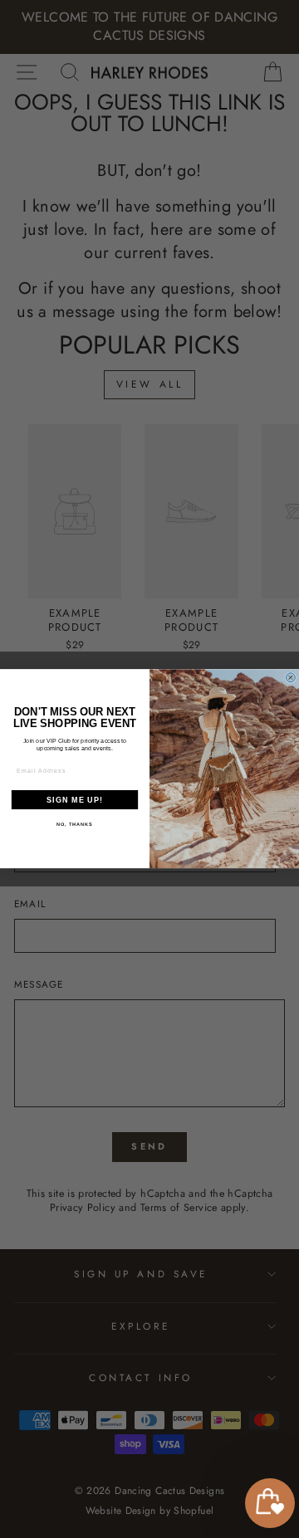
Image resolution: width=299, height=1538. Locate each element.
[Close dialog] (290, 677)
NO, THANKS (74, 824)
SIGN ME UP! (75, 800)
